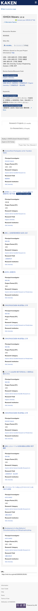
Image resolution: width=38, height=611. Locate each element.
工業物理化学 (23, 83)
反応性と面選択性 (10, 272)
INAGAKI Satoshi (9, 161)
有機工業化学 (7, 83)
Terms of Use (5, 598)
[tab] (20, 123)
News (3, 595)
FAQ (2, 592)
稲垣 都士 (7, 241)
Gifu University (9, 184)
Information (4, 585)
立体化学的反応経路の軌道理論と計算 (16, 305)
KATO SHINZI (8, 497)
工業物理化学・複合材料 (17, 85)
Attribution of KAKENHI (8, 602)
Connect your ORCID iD (24, 20)
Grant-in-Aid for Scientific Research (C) (15, 173)
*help (33, 20)
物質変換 (15, 83)
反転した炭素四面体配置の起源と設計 (16, 233)
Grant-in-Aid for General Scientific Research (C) (17, 394)
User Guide (4, 588)
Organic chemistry (8, 77)
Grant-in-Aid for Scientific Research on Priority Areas (19, 292)
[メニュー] (35, 2)
